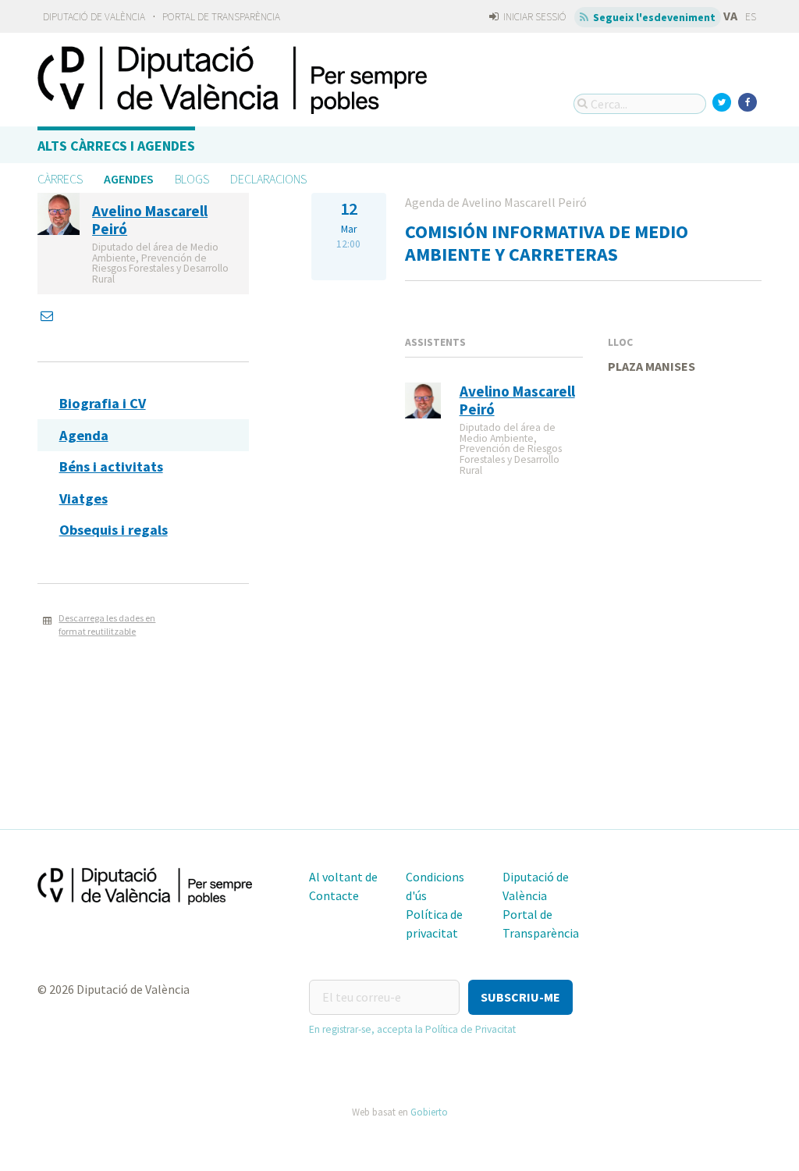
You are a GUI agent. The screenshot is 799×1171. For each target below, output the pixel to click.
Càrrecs (60, 179)
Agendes (129, 179)
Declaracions (268, 179)
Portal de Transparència (221, 16)
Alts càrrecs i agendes (116, 146)
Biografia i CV (102, 403)
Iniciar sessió (533, 16)
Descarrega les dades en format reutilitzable (107, 624)
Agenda (83, 435)
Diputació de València (94, 16)
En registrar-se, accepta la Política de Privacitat (412, 1029)
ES (750, 16)
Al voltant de (343, 876)
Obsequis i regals (113, 530)
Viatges (83, 498)
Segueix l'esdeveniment (653, 17)
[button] (520, 997)
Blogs (192, 179)
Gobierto (429, 1111)
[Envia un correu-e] (48, 315)
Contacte (334, 895)
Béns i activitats (111, 466)
